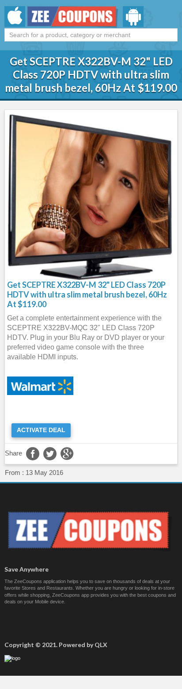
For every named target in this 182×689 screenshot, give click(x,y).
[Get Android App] (133, 16)
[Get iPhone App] (14, 16)
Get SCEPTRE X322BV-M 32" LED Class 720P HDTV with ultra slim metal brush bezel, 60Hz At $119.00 (87, 294)
